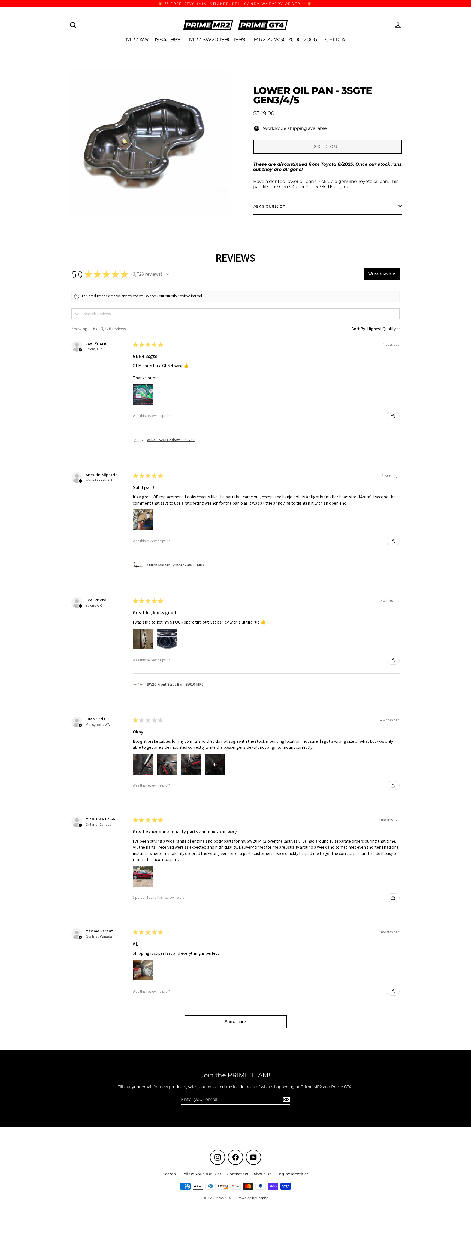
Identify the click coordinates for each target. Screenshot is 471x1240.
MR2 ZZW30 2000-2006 (285, 39)
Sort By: (358, 329)
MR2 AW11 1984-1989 (153, 39)
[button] (167, 274)
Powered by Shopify (253, 1198)
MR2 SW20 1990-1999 (217, 39)
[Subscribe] (285, 1100)
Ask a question (269, 206)
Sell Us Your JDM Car (201, 1173)
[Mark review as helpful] (393, 416)
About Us (262, 1173)
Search (169, 1173)
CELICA (335, 39)
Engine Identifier (292, 1173)
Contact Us (237, 1173)
